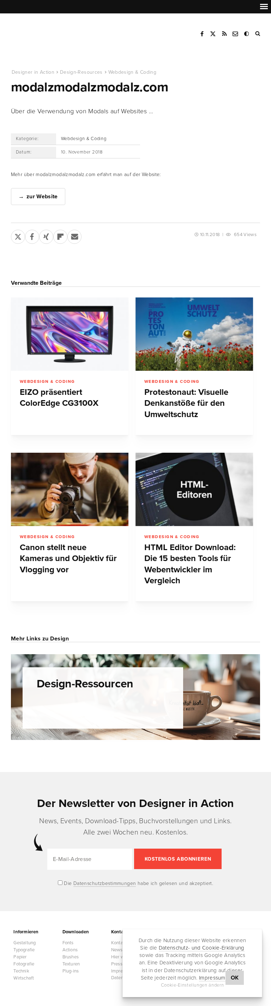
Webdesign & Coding (132, 72)
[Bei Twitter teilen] (18, 235)
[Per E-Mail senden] (74, 235)
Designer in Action (47, 31)
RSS (224, 33)
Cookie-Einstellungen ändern (192, 985)
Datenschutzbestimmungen (104, 883)
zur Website (42, 196)
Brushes (70, 957)
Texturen (71, 964)
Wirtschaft (23, 978)
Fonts (68, 943)
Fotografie (23, 964)
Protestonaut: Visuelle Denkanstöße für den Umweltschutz (186, 403)
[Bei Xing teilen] (46, 235)
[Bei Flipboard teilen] (60, 235)
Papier (19, 957)
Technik (21, 971)
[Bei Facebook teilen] (32, 235)
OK (235, 977)
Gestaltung (24, 943)
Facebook (201, 33)
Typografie (24, 950)
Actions (70, 950)
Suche (258, 33)
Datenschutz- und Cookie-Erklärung (202, 948)
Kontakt (235, 33)
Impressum (212, 978)
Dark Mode (247, 33)
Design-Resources (81, 72)
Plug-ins (70, 971)
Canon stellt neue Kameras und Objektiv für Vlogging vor (68, 558)
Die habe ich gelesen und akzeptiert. (137, 883)
